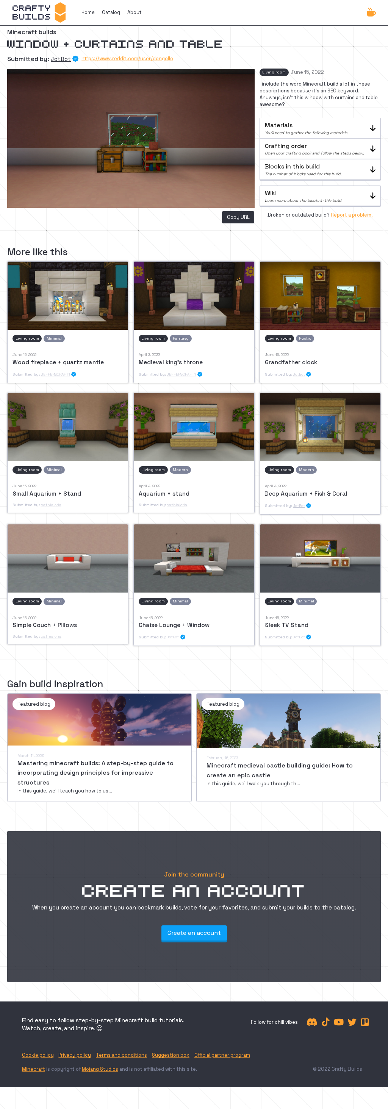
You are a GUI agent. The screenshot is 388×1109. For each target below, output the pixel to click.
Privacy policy (74, 1055)
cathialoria (51, 504)
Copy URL (238, 217)
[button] (320, 128)
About (134, 12)
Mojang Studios (100, 1069)
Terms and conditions (121, 1055)
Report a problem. (352, 215)
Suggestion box (170, 1055)
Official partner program (222, 1055)
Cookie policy (38, 1055)
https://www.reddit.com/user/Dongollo (127, 58)
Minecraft (33, 1069)
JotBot (61, 58)
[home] (39, 12)
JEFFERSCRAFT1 (55, 374)
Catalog (111, 12)
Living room (274, 72)
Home (88, 12)
